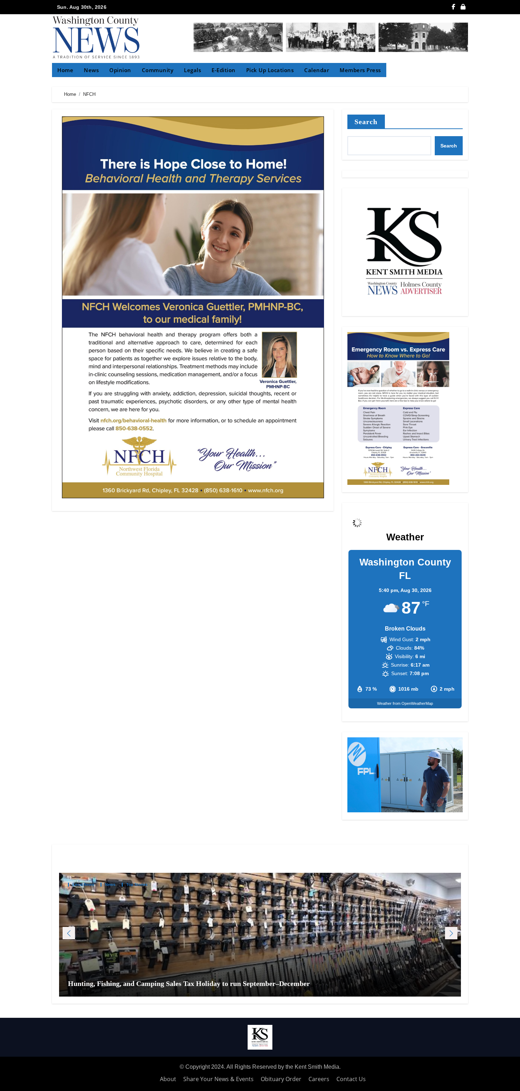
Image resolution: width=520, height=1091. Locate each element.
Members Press (360, 70)
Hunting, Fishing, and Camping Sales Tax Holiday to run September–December (190, 983)
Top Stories (137, 885)
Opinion (120, 70)
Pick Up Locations (270, 70)
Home (65, 70)
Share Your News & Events (218, 1079)
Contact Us (351, 1079)
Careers (318, 1079)
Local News (83, 885)
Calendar (316, 70)
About (168, 1079)
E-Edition (224, 70)
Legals (192, 70)
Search (366, 122)
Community (158, 70)
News (91, 70)
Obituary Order (281, 1079)
